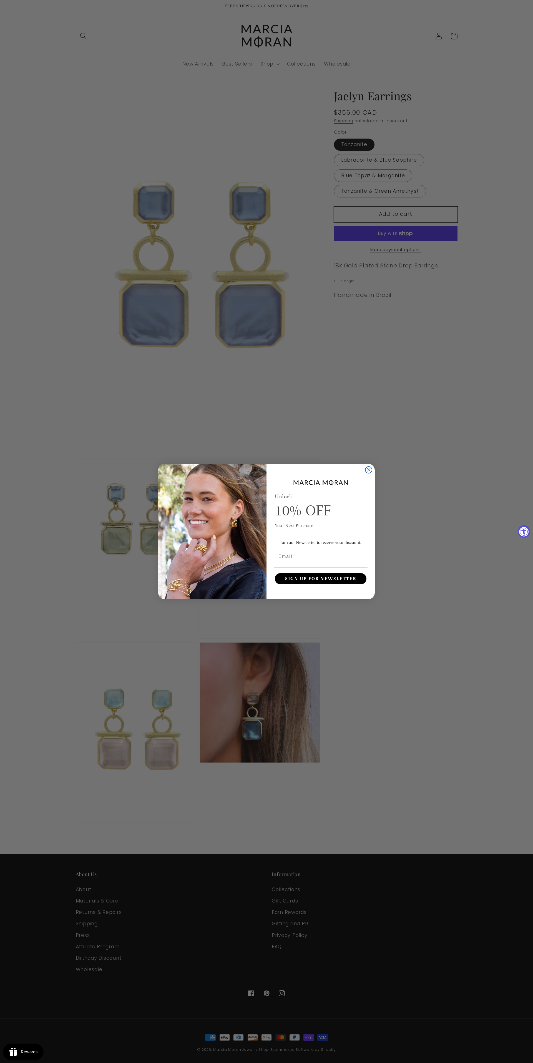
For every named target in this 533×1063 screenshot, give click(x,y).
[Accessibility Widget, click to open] (524, 531)
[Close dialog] (368, 470)
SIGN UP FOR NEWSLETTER (320, 579)
